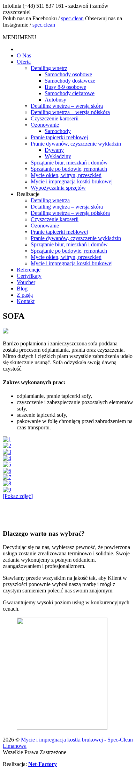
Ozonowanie (45, 125)
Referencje (28, 270)
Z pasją (25, 295)
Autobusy (55, 100)
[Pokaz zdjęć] (18, 496)
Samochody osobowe (68, 74)
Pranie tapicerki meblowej (59, 137)
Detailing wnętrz (49, 68)
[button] (19, 37)
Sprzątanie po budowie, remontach (69, 169)
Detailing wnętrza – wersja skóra (67, 106)
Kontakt (26, 301)
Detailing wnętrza (50, 200)
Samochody (58, 131)
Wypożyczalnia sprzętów (58, 188)
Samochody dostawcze (70, 81)
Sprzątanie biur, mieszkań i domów (69, 163)
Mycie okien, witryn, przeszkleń (66, 175)
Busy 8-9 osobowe (65, 87)
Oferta (24, 62)
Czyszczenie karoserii (54, 118)
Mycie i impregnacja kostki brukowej (72, 181)
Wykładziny (58, 156)
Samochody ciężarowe (70, 93)
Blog (22, 288)
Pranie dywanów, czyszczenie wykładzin (76, 144)
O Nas (24, 55)
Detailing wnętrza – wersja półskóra (70, 112)
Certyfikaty (29, 276)
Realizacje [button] (28, 194)
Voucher (26, 282)
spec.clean (72, 18)
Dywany (54, 150)
